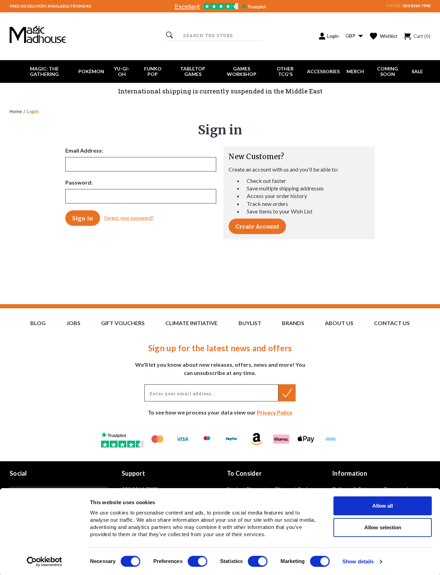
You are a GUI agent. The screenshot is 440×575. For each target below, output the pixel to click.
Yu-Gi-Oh (122, 71)
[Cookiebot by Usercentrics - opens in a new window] (44, 561)
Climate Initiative (191, 323)
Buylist (250, 323)
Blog (38, 323)
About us (339, 323)
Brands (293, 323)
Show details (358, 562)
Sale (417, 71)
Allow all (382, 506)
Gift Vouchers (123, 323)
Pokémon (91, 71)
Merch (355, 71)
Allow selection (382, 527)
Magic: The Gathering (44, 71)
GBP (350, 35)
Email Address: (84, 150)
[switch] (197, 561)
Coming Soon (387, 71)
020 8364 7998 (416, 5)
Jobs (73, 323)
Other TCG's (285, 71)
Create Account (257, 226)
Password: (78, 182)
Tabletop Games (192, 71)
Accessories (323, 71)
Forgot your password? (129, 218)
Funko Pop (153, 71)
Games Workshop (241, 71)
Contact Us (392, 323)
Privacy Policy (275, 412)
